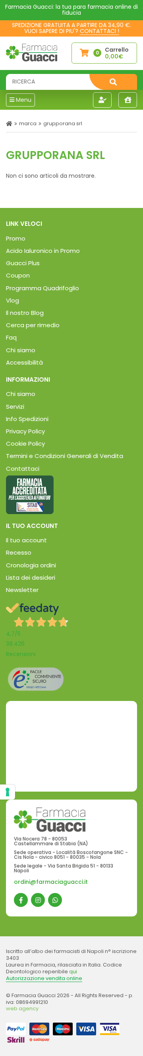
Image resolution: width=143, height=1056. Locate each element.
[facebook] (21, 900)
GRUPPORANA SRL (62, 123)
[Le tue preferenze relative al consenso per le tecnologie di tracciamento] (7, 792)
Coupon (18, 275)
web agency (22, 1008)
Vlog (12, 300)
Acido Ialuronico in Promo (43, 251)
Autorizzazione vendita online (44, 978)
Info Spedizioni (27, 419)
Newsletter (22, 590)
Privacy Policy (25, 431)
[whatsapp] (55, 900)
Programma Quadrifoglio (42, 288)
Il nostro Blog (25, 313)
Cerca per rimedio (33, 325)
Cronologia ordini (31, 565)
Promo (15, 238)
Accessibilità (24, 362)
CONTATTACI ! (99, 31)
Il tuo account (26, 540)
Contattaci (22, 468)
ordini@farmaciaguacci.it (51, 882)
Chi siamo (20, 350)
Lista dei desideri (30, 577)
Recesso (18, 552)
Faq (11, 337)
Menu (22, 100)
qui (73, 971)
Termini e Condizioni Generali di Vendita (64, 456)
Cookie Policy (25, 443)
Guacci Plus (23, 263)
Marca (28, 123)
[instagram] (38, 900)
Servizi (15, 406)
